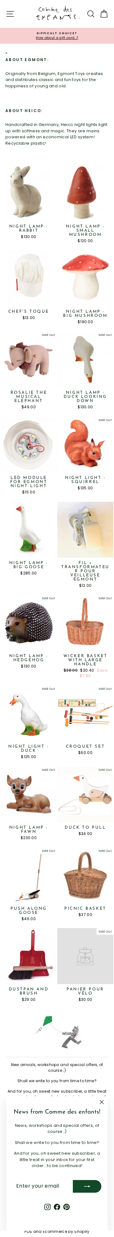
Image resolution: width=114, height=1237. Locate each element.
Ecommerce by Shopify (66, 1231)
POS (28, 1231)
